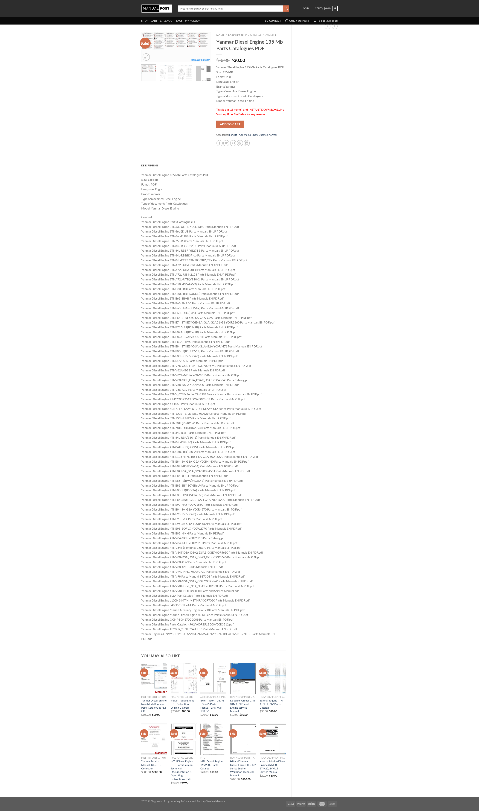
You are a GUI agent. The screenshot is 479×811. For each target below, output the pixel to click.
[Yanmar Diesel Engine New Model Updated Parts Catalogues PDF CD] (154, 678)
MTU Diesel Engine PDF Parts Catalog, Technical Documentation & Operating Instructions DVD (182, 770)
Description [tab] (149, 165)
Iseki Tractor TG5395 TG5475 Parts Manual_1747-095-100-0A (212, 706)
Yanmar (270, 35)
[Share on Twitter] (226, 143)
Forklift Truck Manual (244, 35)
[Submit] (286, 8)
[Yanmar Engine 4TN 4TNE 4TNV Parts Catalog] (273, 678)
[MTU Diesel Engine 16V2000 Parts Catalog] (213, 739)
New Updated (260, 134)
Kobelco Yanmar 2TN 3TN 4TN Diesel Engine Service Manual (242, 706)
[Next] (204, 47)
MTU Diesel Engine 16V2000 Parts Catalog (211, 765)
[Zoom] (146, 57)
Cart (154, 20)
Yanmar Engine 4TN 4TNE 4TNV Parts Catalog (271, 704)
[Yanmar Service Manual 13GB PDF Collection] (154, 739)
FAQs (179, 20)
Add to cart (230, 124)
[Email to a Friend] (233, 143)
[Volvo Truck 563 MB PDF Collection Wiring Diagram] (184, 678)
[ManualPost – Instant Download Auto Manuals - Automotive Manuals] (156, 8)
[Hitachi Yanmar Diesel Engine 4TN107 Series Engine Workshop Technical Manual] (243, 739)
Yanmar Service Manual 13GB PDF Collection (152, 765)
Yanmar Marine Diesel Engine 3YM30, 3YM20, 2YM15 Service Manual (273, 766)
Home (220, 35)
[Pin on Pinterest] (240, 143)
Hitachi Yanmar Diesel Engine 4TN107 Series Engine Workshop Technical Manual (243, 768)
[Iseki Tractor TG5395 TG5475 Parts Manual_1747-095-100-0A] (213, 678)
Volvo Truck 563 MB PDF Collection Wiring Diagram (182, 704)
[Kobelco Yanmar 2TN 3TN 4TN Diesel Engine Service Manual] (243, 678)
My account (193, 20)
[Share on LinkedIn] (247, 143)
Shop (144, 20)
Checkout (167, 20)
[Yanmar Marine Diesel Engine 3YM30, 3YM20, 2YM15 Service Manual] (273, 739)
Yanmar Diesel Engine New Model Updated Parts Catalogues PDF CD (154, 706)
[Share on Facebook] (219, 143)
